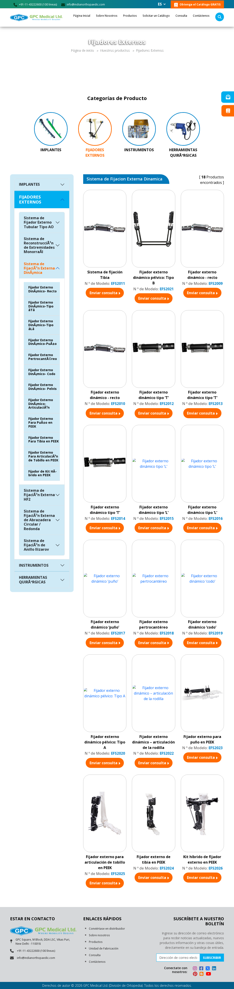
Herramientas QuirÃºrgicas (183, 152)
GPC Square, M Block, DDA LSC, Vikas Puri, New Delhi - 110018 (43, 942)
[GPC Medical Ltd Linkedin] (215, 968)
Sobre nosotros (99, 935)
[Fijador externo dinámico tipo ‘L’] (153, 463)
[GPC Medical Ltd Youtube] (208, 974)
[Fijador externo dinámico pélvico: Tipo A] (104, 693)
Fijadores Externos (149, 50)
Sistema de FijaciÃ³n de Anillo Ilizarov (36, 545)
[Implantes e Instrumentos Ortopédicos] (37, 18)
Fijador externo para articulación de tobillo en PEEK (105, 862)
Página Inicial (81, 16)
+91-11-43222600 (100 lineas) (37, 4)
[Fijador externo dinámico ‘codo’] (202, 578)
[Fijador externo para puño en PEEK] (202, 693)
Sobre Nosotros (106, 16)
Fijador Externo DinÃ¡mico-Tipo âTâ (40, 306)
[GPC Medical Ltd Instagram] (195, 968)
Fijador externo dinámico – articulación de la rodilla (153, 742)
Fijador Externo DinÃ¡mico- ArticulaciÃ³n (40, 404)
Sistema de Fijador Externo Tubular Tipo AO (39, 222)
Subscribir (212, 957)
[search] (219, 17)
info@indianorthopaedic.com (85, 4)
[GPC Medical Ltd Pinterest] (196, 974)
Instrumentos (139, 149)
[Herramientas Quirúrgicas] (183, 128)
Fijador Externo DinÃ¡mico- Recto (42, 289)
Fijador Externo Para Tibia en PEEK (43, 439)
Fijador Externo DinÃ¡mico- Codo (41, 372)
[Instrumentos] (139, 128)
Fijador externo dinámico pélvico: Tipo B (153, 278)
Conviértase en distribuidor (107, 929)
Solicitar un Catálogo (156, 16)
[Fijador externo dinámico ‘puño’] (104, 578)
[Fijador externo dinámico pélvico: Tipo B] (153, 228)
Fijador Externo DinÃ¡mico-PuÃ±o (42, 342)
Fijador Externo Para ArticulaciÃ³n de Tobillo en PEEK (43, 456)
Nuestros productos (115, 50)
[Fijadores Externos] (95, 128)
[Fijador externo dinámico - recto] (202, 228)
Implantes (50, 149)
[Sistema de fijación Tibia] (104, 228)
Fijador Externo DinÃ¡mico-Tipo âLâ (40, 325)
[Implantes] (51, 128)
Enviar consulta (104, 292)
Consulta (181, 16)
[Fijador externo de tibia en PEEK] (153, 813)
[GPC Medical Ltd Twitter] (208, 968)
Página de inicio (82, 50)
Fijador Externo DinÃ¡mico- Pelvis (42, 387)
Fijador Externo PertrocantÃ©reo (42, 357)
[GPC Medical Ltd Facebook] (202, 968)
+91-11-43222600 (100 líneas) (36, 951)
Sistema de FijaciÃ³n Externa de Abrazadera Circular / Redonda (39, 520)
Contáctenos (201, 16)
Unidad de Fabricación (103, 948)
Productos (130, 16)
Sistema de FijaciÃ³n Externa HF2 (39, 495)
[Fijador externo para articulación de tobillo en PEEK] (104, 813)
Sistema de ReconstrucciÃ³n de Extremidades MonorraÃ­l (39, 245)
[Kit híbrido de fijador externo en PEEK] (202, 813)
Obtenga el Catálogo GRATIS (200, 4)
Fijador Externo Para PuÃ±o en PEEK (40, 422)
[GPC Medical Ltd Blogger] (202, 974)
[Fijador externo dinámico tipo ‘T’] (153, 349)
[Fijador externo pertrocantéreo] (153, 578)
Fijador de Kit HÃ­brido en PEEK (42, 473)
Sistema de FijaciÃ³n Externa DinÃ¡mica (39, 268)
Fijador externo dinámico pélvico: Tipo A (104, 742)
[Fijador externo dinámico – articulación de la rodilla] (153, 693)
